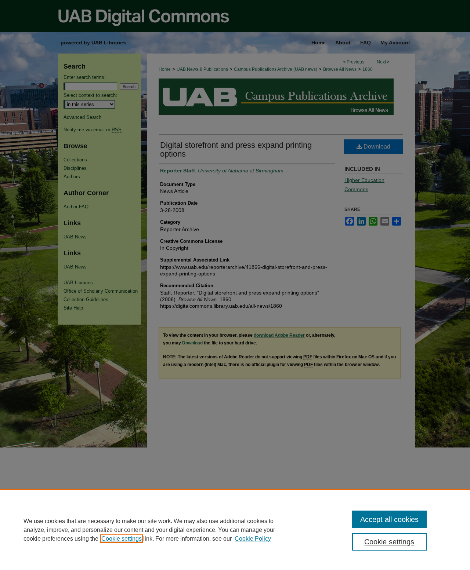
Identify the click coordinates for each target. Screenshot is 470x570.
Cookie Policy (253, 539)
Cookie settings (121, 539)
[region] (235, 529)
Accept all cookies (389, 519)
